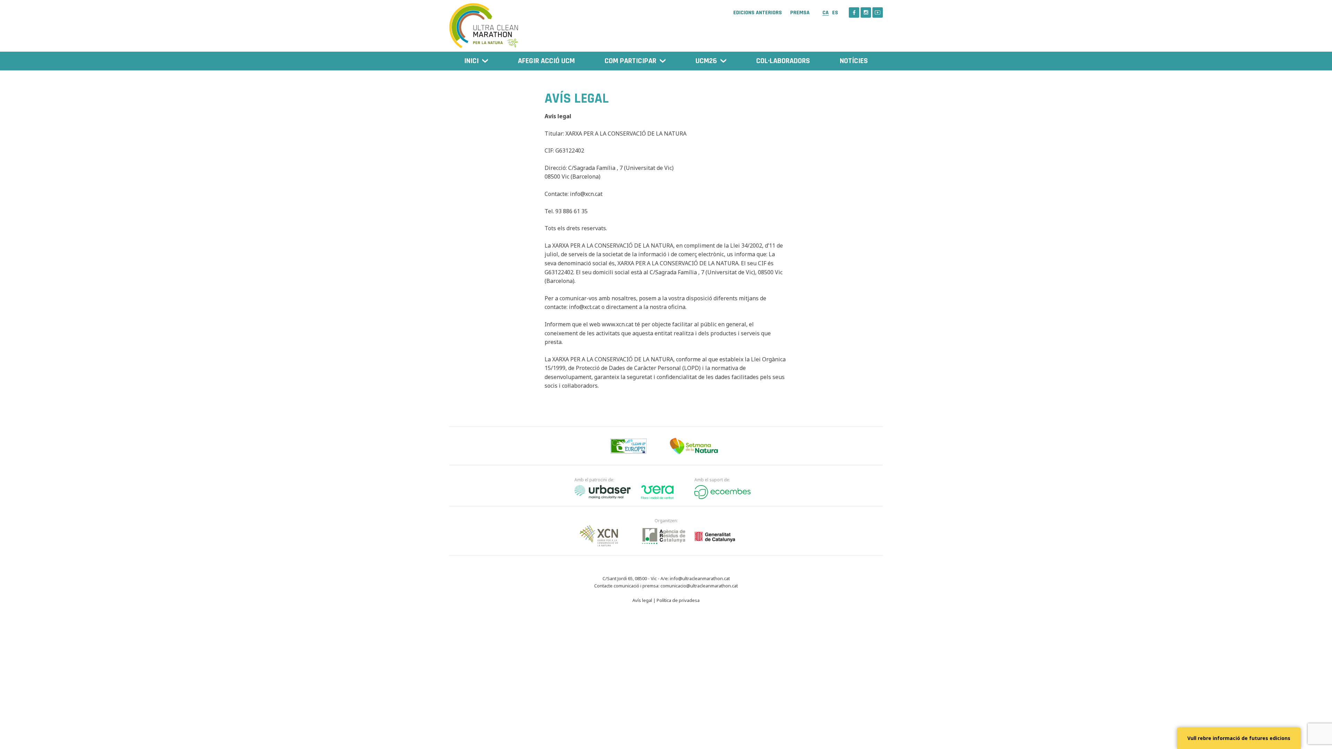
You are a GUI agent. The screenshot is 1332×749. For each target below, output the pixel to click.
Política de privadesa (678, 600)
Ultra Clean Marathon (484, 22)
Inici (471, 61)
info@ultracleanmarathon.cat (700, 578)
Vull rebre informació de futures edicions (1238, 738)
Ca (825, 12)
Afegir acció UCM (546, 61)
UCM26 (706, 61)
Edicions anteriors (757, 13)
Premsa (800, 13)
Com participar (630, 61)
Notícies (854, 61)
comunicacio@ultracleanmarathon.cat (699, 586)
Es (835, 12)
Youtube (877, 12)
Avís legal (642, 600)
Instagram (866, 12)
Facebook (854, 12)
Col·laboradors (783, 61)
